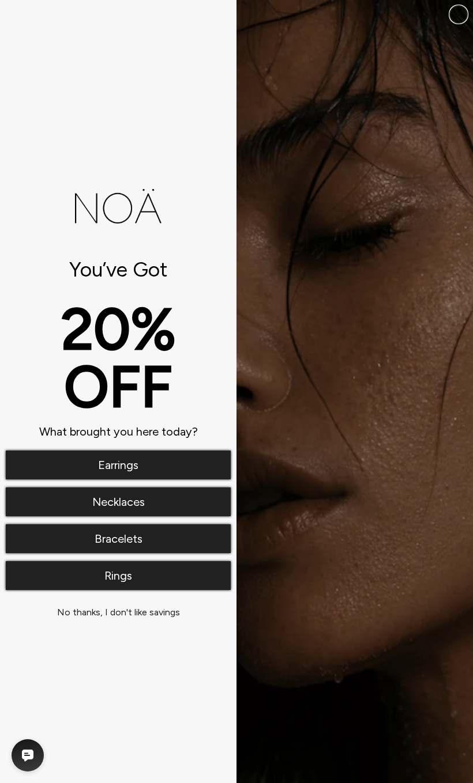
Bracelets (118, 539)
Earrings (118, 465)
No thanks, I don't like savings (118, 612)
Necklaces (118, 502)
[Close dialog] (458, 14)
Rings (118, 575)
